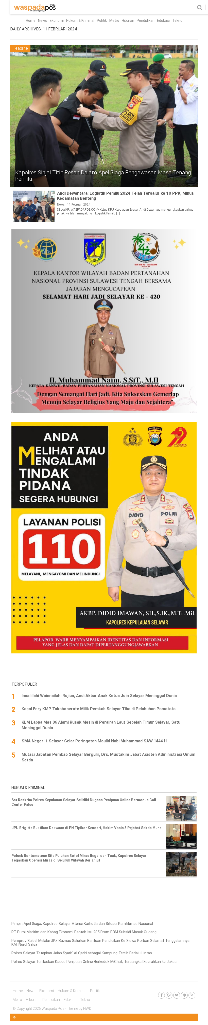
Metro (114, 21)
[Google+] (169, 995)
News (42, 21)
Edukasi (163, 21)
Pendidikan (145, 21)
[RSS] (191, 995)
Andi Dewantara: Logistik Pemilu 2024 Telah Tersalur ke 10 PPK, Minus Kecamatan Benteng (125, 196)
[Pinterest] (184, 995)
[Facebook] (161, 995)
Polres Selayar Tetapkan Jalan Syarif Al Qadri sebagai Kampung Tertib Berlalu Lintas (81, 953)
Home (31, 21)
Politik (102, 21)
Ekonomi (57, 21)
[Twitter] (176, 995)
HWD (87, 1008)
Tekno (177, 21)
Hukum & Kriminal (80, 21)
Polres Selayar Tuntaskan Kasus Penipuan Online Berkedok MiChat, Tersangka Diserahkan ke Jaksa (94, 961)
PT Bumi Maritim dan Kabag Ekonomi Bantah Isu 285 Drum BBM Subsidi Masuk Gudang (84, 932)
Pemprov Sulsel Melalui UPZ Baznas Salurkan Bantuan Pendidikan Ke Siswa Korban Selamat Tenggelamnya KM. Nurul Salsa (100, 942)
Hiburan (128, 21)
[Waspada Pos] (35, 10)
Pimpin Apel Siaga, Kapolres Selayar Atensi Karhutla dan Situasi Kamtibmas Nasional (82, 923)
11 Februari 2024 (78, 204)
